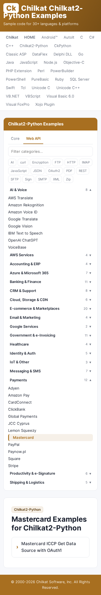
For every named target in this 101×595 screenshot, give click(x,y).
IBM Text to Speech (25, 233)
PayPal (13, 444)
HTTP (71, 162)
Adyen (13, 388)
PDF (69, 171)
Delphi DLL (63, 54)
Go (80, 54)
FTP (58, 162)
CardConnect (20, 402)
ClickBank (16, 409)
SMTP (42, 179)
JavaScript (29, 62)
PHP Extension (19, 70)
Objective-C (73, 62)
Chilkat (12, 37)
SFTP (15, 179)
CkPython (62, 45)
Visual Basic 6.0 (60, 96)
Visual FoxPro (17, 104)
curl (23, 162)
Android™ (50, 37)
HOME (29, 37)
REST (83, 171)
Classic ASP (16, 54)
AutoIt (69, 37)
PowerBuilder (62, 70)
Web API (33, 138)
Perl (41, 70)
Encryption (40, 162)
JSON (37, 171)
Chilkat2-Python (34, 45)
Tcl (23, 87)
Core (15, 138)
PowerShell (16, 79)
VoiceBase (17, 247)
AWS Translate (20, 198)
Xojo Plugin (45, 104)
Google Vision (20, 226)
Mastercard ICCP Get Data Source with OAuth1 (48, 547)
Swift (10, 87)
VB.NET (12, 96)
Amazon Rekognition (26, 205)
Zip (68, 179)
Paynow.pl (17, 451)
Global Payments (22, 416)
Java (10, 62)
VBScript (32, 96)
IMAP (86, 162)
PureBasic (40, 79)
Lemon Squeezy (22, 430)
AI (12, 162)
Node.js (50, 62)
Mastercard (23, 437)
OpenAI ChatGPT (23, 240)
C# (91, 37)
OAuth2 (54, 171)
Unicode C (41, 87)
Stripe (13, 465)
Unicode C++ (68, 87)
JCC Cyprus (18, 423)
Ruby (59, 79)
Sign (28, 179)
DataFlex (39, 54)
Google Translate (23, 219)
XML (56, 179)
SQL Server (79, 79)
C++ (10, 45)
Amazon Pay (18, 395)
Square (14, 458)
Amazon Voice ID (22, 212)
